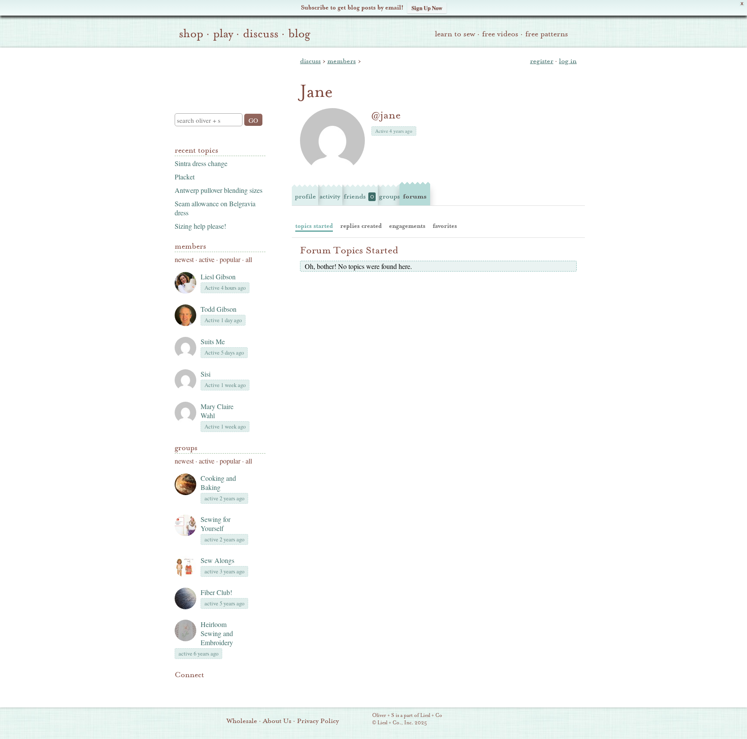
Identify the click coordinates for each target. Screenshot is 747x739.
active (206, 259)
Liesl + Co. (360, 719)
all (249, 259)
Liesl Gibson (218, 276)
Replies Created (361, 226)
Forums (415, 196)
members (341, 61)
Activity (329, 196)
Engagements (407, 226)
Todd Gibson (218, 309)
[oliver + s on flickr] (194, 688)
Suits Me (213, 341)
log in (568, 61)
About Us (277, 721)
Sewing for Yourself (215, 524)
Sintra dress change (201, 163)
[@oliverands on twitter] (224, 688)
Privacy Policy (318, 721)
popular (230, 259)
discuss (260, 33)
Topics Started (314, 226)
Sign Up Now (427, 7)
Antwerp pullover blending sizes (218, 190)
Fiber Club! (216, 592)
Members (190, 246)
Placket (185, 176)
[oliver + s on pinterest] (180, 688)
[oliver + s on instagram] (238, 688)
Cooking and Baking (218, 482)
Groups (186, 448)
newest (184, 259)
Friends (359, 196)
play (223, 33)
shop (191, 33)
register (541, 61)
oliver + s (218, 73)
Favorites (445, 226)
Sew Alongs (217, 560)
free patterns (546, 34)
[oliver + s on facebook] (209, 688)
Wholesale (242, 721)
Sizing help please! (200, 225)
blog (299, 33)
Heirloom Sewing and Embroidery (217, 633)
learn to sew (455, 34)
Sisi (206, 373)
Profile (305, 196)
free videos (500, 34)
